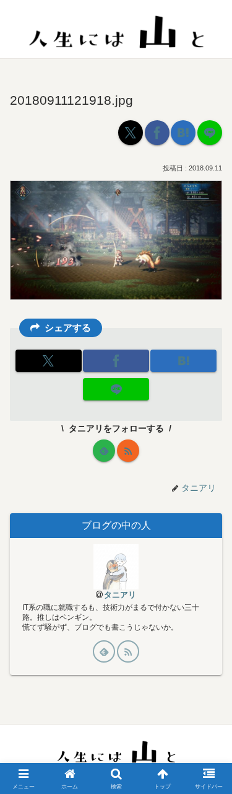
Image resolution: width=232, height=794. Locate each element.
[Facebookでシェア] (157, 132)
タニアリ (120, 594)
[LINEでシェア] (209, 132)
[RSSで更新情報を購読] (128, 450)
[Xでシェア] (130, 132)
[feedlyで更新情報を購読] (104, 450)
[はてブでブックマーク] (183, 132)
